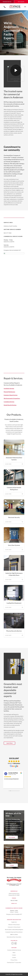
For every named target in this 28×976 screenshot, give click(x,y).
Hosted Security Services (10, 405)
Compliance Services (9, 401)
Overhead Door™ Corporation (14, 962)
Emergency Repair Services (10, 395)
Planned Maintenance (9, 391)
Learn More (9, 743)
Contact (12, 865)
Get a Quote (12, 837)
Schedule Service (7, 1)
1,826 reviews (16, 763)
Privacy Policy (14, 960)
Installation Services (9, 388)
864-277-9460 (14, 900)
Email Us (14, 903)
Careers (14, 955)
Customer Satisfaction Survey (14, 950)
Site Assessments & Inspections (12, 398)
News (14, 952)
